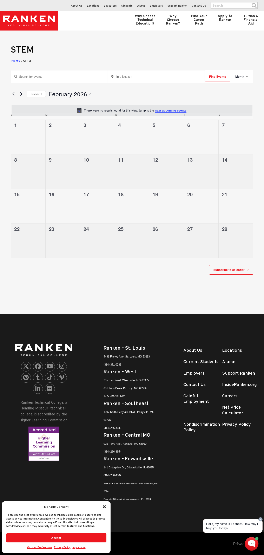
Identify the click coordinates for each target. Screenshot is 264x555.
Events (15, 61)
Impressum (79, 547)
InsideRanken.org (239, 384)
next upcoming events (170, 110)
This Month (36, 94)
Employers (156, 5)
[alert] (132, 110)
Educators (110, 5)
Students (127, 5)
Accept (56, 538)
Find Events (217, 76)
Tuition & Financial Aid (250, 19)
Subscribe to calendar (228, 270)
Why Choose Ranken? (173, 19)
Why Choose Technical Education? (145, 19)
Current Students (200, 361)
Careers (229, 395)
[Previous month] (13, 94)
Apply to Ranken (225, 17)
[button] (104, 507)
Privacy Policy (62, 547)
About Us (76, 5)
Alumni (141, 5)
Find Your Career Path (199, 19)
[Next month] (21, 94)
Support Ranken (177, 5)
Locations (93, 5)
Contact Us (199, 5)
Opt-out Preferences (39, 547)
